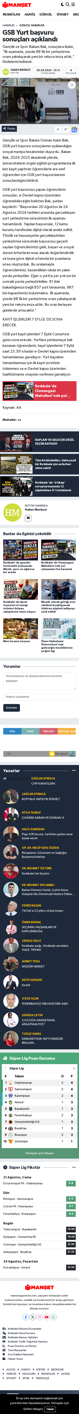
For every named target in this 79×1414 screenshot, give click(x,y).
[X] (33, 1317)
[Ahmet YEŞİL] (11, 964)
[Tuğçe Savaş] (11, 1038)
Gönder (11, 707)
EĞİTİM (40, 1369)
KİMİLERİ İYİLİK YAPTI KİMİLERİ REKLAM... (42, 1041)
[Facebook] (26, 1317)
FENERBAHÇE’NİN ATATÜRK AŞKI (45, 1003)
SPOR (25, 1378)
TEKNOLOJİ (42, 1378)
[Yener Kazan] (11, 908)
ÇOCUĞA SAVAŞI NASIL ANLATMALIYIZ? (38, 1022)
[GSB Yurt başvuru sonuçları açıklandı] (39, 101)
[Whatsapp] (53, 1317)
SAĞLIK (65, 1373)
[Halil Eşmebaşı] (11, 833)
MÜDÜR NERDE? (33, 966)
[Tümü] (74, 770)
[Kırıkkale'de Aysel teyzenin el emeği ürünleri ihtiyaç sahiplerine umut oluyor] (20, 589)
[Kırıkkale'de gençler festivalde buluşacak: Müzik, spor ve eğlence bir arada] (20, 550)
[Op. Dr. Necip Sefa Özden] (11, 852)
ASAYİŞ (30, 14)
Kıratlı (26, 985)
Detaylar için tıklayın (39, 1153)
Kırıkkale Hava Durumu (21, 1333)
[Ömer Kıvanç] (11, 926)
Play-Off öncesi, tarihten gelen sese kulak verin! (47, 836)
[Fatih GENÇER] (11, 982)
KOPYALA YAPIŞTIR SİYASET (41, 799)
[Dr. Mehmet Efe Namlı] (11, 889)
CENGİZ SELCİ (31, 940)
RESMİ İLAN (11, 14)
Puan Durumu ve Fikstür (22, 1346)
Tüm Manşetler (17, 1350)
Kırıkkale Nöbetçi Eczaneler (25, 1328)
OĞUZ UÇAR (30, 998)
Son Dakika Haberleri (21, 1354)
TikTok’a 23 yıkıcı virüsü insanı (42, 910)
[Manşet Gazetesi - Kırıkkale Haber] (16, 5)
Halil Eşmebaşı (33, 829)
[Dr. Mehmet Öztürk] (11, 871)
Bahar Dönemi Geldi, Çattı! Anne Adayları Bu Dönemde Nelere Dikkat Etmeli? (47, 892)
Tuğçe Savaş (31, 1033)
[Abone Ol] (74, 129)
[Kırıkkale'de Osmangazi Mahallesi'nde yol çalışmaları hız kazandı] (58, 550)
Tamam (50, 1409)
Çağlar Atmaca (43, 778)
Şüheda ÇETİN (32, 1015)
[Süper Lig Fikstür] (74, 1167)
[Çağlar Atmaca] (15, 779)
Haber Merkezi (36, 509)
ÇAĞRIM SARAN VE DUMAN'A (43, 817)
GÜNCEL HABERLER (31, 25)
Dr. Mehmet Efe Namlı (38, 885)
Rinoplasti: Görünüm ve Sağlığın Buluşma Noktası (44, 855)
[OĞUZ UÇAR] (11, 1001)
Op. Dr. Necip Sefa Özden (40, 847)
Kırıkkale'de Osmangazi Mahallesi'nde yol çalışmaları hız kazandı (57, 566)
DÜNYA (25, 1369)
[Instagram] (39, 1317)
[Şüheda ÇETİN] (11, 1019)
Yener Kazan (31, 905)
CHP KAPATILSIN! (43, 783)
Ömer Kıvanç (31, 922)
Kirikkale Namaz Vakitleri (23, 1337)
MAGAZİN (28, 1373)
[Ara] (68, 5)
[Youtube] (46, 1317)
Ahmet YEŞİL (31, 961)
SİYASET (63, 14)
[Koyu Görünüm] (62, 5)
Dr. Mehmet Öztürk (37, 868)
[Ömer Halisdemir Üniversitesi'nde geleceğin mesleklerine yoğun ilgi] (58, 628)
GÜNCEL (45, 14)
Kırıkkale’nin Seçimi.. (36, 873)
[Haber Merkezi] (12, 512)
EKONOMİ (57, 1369)
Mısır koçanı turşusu (16, 641)
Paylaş (11, 128)
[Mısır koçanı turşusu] (20, 628)
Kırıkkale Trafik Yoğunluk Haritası (28, 1341)
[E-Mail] (28, 518)
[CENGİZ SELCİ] (11, 945)
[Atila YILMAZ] (11, 815)
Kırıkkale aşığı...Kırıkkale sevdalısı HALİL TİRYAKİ (45, 948)
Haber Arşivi (15, 1358)
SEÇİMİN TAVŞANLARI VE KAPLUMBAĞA (39, 929)
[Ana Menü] (73, 5)
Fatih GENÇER (32, 980)
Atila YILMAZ (31, 812)
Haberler (8, 25)
